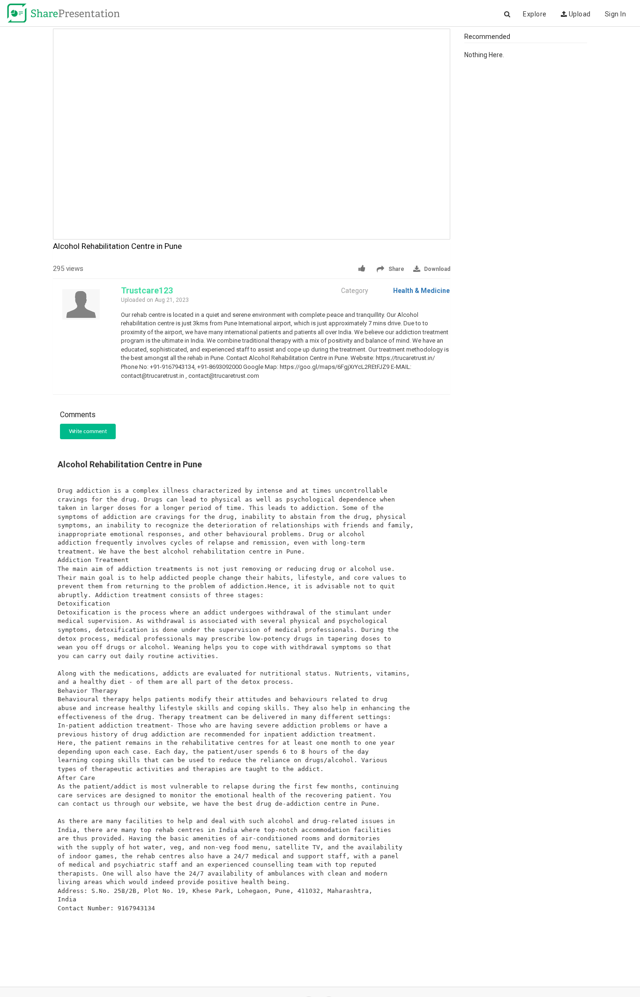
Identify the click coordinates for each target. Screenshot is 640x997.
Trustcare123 (147, 290)
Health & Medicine (421, 290)
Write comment (88, 431)
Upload (579, 14)
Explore (535, 14)
